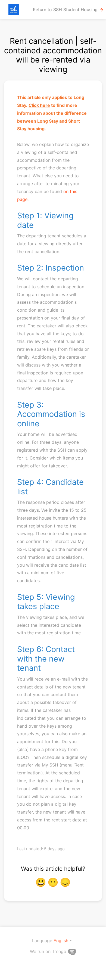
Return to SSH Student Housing (68, 10)
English (61, 940)
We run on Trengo (49, 951)
